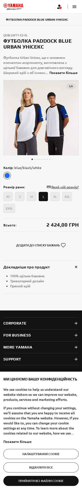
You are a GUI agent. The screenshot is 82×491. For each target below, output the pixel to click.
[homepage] (13, 7)
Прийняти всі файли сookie (41, 481)
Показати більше (17, 441)
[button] (74, 7)
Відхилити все (41, 467)
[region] (41, 431)
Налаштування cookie (41, 454)
